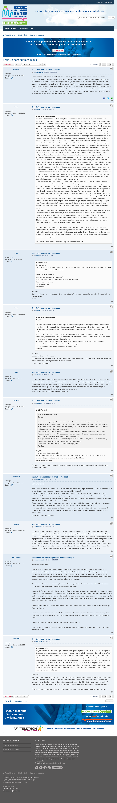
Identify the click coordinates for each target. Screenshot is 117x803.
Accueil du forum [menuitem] (10, 28)
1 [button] (102, 64)
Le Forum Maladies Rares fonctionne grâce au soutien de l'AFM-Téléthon (75, 729)
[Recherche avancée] (113, 17)
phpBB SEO (15, 789)
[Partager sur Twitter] (108, 98)
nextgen (33, 780)
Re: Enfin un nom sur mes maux (46, 70)
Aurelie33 (16, 639)
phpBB (15, 777)
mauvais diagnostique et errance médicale (50, 477)
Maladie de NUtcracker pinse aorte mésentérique (53, 558)
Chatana (16, 524)
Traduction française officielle (12, 782)
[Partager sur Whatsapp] (112, 98)
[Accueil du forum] (15, 13)
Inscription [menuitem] (99, 2)
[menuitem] (7, 791)
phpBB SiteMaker (8, 787)
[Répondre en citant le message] (111, 68)
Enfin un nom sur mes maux (20, 59)
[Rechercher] (109, 17)
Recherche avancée (11, 745)
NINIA (16, 107)
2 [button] (105, 64)
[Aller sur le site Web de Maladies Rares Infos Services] (96, 721)
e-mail (94, 716)
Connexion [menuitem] (108, 2)
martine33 (16, 477)
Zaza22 (16, 372)
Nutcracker (16, 69)
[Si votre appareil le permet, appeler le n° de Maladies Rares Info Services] (96, 711)
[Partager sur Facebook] (104, 98)
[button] (100, 64)
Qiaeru (25, 782)
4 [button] (110, 64)
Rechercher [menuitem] (24, 28)
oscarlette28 (16, 557)
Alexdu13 (16, 400)
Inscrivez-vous (58, 50)
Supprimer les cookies (12, 749)
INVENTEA (25, 780)
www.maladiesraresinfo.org (56, 763)
